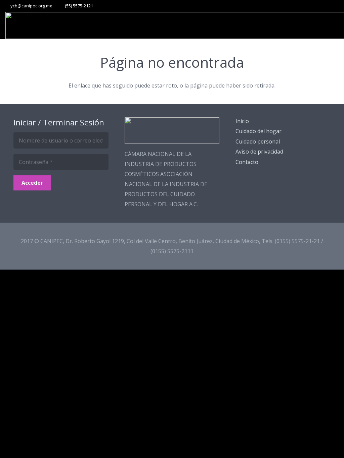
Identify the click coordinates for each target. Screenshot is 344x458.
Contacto (246, 162)
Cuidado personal (257, 141)
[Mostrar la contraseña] (101, 162)
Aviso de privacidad (259, 151)
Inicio (242, 121)
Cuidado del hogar (258, 131)
